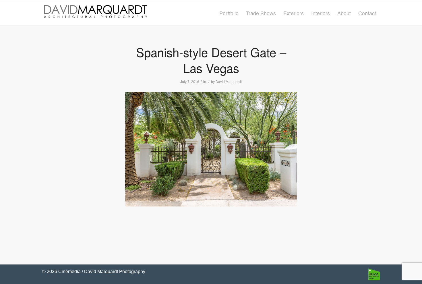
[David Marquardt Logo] (95, 13)
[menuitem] (229, 13)
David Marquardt (229, 82)
